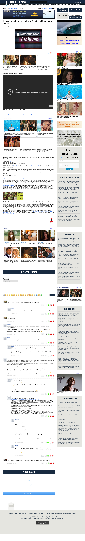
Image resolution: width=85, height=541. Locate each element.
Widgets (74, 513)
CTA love (6, 131)
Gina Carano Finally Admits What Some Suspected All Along (67, 84)
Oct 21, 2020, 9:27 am (11, 305)
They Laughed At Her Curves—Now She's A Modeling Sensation (68, 67)
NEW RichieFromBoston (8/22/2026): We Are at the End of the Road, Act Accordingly (69, 216)
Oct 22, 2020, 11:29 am (11, 463)
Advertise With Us (18, 513)
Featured (11, 4)
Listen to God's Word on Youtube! (69, 40)
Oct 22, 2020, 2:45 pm (19, 442)
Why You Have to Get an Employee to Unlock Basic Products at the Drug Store (69, 443)
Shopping (72, 4)
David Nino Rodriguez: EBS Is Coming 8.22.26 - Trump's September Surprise (67, 211)
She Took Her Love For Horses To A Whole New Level (28, 150)
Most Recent (66, 4)
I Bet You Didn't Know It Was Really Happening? (27, 134)
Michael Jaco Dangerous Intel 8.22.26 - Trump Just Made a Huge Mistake (69, 220)
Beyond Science (26, 4)
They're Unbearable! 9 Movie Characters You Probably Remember (45, 245)
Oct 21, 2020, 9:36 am (11, 321)
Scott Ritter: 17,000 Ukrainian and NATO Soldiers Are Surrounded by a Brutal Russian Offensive (69, 320)
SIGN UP (63, 157)
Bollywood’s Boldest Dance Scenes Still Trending (10, 150)
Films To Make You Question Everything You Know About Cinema (68, 392)
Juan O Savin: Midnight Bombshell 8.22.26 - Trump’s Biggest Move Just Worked (68, 198)
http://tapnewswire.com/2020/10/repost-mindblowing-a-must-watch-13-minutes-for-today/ (28, 114)
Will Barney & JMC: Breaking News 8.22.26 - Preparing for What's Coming (68, 207)
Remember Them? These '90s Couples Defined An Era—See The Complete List (44, 150)
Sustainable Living (42, 4)
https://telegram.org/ (75, 136)
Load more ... (29, 493)
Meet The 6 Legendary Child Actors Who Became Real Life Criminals (62, 301)
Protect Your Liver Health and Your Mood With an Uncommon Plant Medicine (69, 406)
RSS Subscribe (66, 513)
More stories (22, 16)
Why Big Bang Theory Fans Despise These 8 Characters (45, 261)
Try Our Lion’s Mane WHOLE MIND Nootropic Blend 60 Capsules (18, 178)
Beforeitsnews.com (14, 8)
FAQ (25, 513)
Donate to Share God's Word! (69, 43)
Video (57, 4)
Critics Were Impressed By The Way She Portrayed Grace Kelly (67, 116)
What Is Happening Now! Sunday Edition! (68, 224)
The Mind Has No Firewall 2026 (65, 281)
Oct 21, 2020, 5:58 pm (11, 342)
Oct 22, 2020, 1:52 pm (15, 393)
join (10, 161)
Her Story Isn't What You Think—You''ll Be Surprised (12, 244)
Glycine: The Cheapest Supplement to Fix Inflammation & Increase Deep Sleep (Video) (68, 202)
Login (76, 2)
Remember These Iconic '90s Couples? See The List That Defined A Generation (11, 261)
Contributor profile (16, 16)
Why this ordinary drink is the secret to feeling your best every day (12, 134)
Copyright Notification (55, 513)
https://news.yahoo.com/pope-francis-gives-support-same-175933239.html (25, 399)
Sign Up (79, 2)
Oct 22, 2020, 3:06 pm (19, 455)
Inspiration (49, 4)
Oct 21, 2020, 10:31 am (11, 334)
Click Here (15, 165)
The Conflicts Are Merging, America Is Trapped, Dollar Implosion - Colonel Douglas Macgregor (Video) (68, 348)
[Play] (69, 28)
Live (54, 4)
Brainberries (23, 131)
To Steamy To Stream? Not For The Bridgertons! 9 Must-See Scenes (28, 261)
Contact (30, 513)
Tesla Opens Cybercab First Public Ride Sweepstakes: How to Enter (67, 415)
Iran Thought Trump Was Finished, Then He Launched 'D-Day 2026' (68, 353)
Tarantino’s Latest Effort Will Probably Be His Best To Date (28, 244)
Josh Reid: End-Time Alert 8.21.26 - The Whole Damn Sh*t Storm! (67, 343)
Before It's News (17, 2)
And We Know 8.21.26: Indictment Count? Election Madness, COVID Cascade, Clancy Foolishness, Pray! (68, 338)
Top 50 (60, 4)
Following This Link (9, 213)
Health (20, 4)
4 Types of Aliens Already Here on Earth (67, 402)
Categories (77, 4)
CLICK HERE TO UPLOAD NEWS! (75, 17)
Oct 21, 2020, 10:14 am (15, 313)
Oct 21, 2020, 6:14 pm (11, 375)
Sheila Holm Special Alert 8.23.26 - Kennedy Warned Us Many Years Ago (68, 264)
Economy (16, 4)
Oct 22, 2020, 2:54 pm (15, 355)
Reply (43, 305)
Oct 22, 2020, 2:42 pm (15, 416)
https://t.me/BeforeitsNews (64, 141)
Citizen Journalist (35, 165)
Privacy (35, 513)
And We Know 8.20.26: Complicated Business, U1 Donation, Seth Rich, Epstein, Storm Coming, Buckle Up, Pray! (68, 366)
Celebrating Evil (62, 419)
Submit (69, 169)
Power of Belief (33, 4)
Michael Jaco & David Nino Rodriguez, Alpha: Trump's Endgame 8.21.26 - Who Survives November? (69, 325)
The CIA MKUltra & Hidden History (66, 422)
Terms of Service (43, 513)
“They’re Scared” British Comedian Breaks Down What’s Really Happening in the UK (68, 439)
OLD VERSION (75, 10)
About (10, 513)
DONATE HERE (62, 10)
